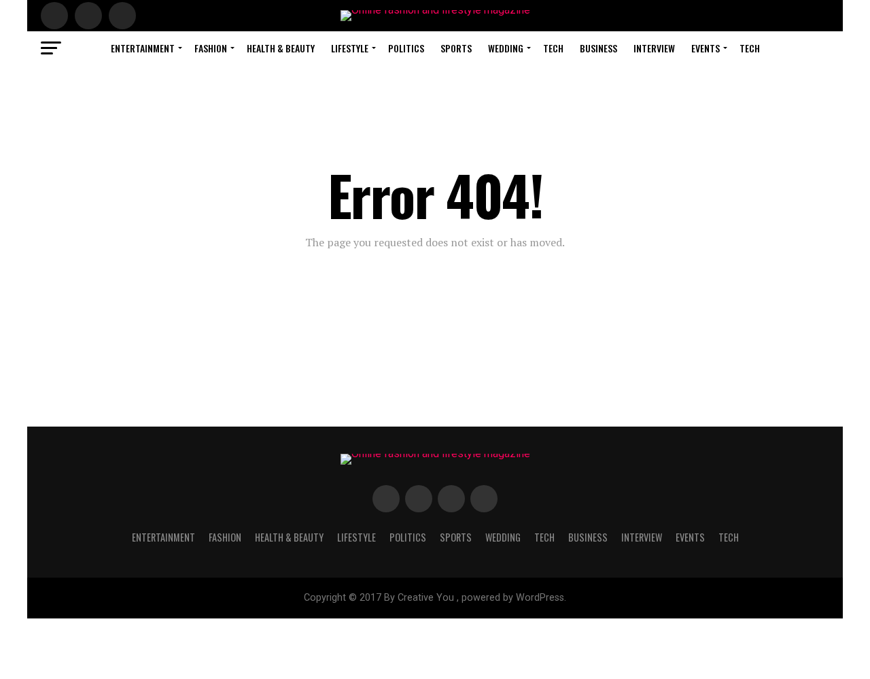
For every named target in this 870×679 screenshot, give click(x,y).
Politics (406, 48)
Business (598, 48)
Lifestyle (349, 48)
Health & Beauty (281, 48)
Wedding (505, 48)
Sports (456, 48)
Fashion (210, 48)
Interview (654, 48)
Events (705, 48)
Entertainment (143, 48)
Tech (553, 48)
